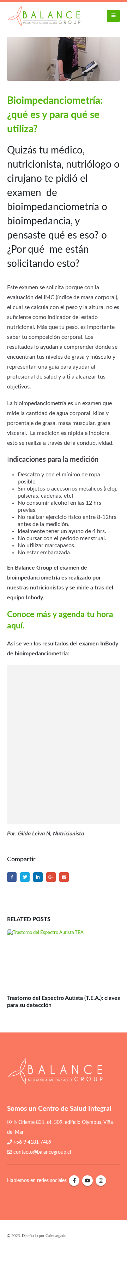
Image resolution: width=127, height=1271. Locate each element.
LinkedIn (38, 877)
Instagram (101, 1180)
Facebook (12, 877)
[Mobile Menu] (113, 16)
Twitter (25, 877)
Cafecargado (56, 1236)
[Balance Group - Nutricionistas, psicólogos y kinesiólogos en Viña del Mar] (43, 16)
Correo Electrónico (64, 877)
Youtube (87, 1180)
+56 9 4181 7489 (32, 1142)
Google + (51, 877)
